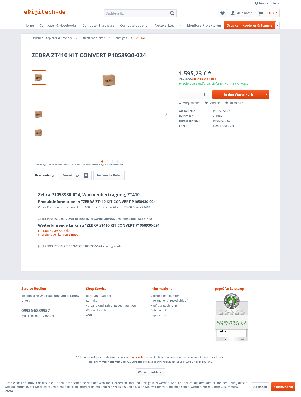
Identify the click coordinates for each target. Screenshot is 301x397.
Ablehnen (260, 387)
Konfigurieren (283, 387)
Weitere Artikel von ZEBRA (59, 234)
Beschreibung (44, 175)
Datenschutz (159, 310)
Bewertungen (74, 175)
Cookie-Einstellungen (165, 296)
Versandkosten (140, 357)
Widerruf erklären (150, 372)
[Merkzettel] (222, 13)
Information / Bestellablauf (168, 301)
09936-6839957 (36, 310)
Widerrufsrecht (96, 310)
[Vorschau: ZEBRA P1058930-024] (39, 114)
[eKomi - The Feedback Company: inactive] (247, 317)
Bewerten (236, 103)
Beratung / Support (99, 296)
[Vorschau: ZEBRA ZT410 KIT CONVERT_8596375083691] (39, 133)
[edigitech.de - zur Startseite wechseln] (46, 14)
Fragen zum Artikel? (55, 231)
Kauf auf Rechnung (163, 305)
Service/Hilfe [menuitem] (267, 3)
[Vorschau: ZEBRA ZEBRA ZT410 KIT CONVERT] (39, 77)
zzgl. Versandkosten (204, 78)
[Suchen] (172, 13)
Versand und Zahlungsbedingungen (111, 305)
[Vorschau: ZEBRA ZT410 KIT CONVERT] (39, 96)
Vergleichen (191, 103)
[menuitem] (140, 13)
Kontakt (91, 301)
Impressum (158, 315)
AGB (89, 315)
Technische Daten (109, 175)
